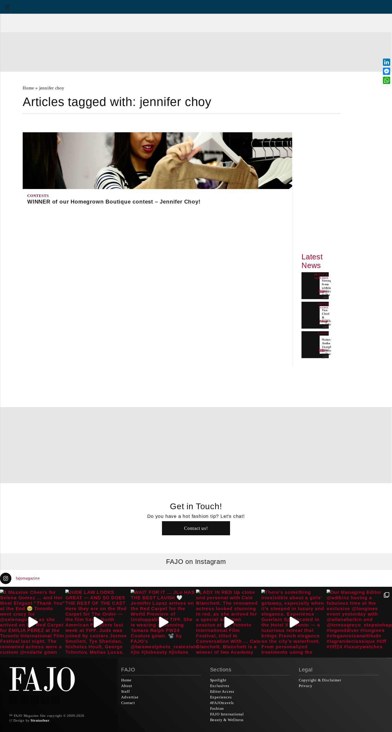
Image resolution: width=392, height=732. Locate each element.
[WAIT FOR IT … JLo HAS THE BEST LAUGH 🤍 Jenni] (163, 622)
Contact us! (196, 528)
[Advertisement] (196, 51)
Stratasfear (40, 720)
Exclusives (219, 686)
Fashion (217, 708)
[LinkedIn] (386, 62)
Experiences (221, 697)
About (126, 686)
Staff (125, 691)
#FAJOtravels (222, 703)
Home (28, 88)
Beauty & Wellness (227, 720)
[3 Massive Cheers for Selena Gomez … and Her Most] (32, 622)
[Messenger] (386, 71)
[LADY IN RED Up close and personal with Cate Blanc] (228, 622)
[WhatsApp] (386, 80)
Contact (128, 703)
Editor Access (222, 691)
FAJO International (227, 714)
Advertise (129, 697)
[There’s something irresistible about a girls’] (294, 622)
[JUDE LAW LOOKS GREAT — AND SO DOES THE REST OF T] (98, 622)
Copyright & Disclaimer (320, 680)
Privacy (305, 686)
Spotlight (218, 680)
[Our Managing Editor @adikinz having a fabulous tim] (359, 622)
